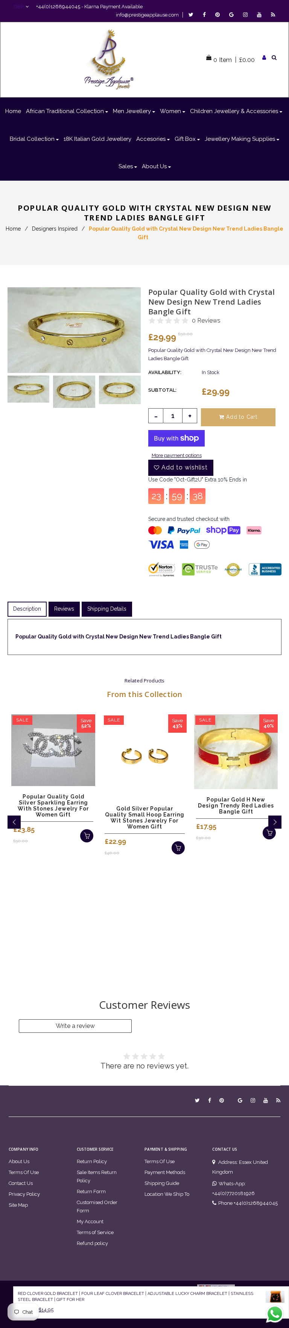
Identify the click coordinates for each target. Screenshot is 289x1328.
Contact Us (21, 1183)
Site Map (18, 1205)
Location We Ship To (166, 1194)
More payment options (177, 455)
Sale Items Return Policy (97, 1176)
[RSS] (273, 15)
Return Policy (92, 1161)
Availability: (164, 372)
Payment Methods (164, 1172)
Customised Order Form (97, 1206)
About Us (19, 1161)
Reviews (64, 609)
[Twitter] (193, 15)
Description (27, 609)
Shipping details (106, 609)
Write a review (75, 1025)
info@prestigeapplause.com (147, 15)
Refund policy (92, 1243)
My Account (90, 1221)
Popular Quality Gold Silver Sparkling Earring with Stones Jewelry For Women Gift (53, 806)
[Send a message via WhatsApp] (275, 1314)
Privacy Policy (24, 1194)
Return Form (91, 1191)
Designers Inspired (55, 229)
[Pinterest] (219, 15)
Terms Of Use (24, 1172)
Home (13, 229)
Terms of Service (95, 1232)
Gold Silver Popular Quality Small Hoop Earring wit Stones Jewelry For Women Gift (144, 818)
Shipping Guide (161, 1183)
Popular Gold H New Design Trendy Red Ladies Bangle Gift (236, 806)
